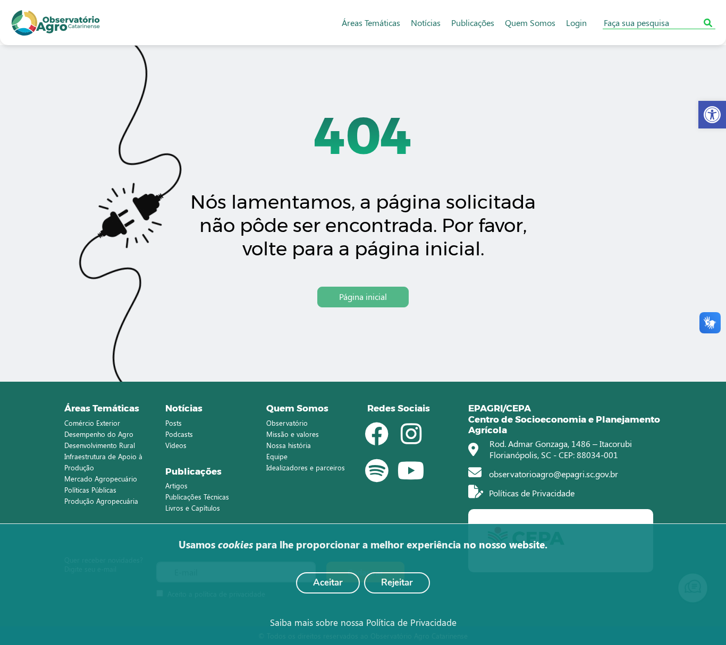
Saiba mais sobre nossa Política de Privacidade (363, 622)
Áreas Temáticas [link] (371, 22)
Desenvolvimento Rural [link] (99, 445)
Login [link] (576, 22)
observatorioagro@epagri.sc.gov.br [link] (552, 473)
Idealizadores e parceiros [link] (305, 467)
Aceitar (328, 583)
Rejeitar (397, 583)
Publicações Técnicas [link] (197, 496)
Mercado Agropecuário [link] (100, 478)
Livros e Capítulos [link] (192, 507)
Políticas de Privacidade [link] (531, 492)
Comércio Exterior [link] (92, 422)
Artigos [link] (176, 485)
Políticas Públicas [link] (90, 489)
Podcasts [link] (179, 433)
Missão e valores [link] (292, 433)
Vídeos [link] (176, 445)
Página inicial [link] (363, 296)
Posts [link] (173, 422)
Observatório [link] (287, 422)
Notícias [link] (426, 22)
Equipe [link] (277, 456)
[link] (712, 114)
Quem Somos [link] (530, 22)
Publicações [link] (472, 22)
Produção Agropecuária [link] (101, 500)
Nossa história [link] (288, 445)
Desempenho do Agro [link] (98, 433)
